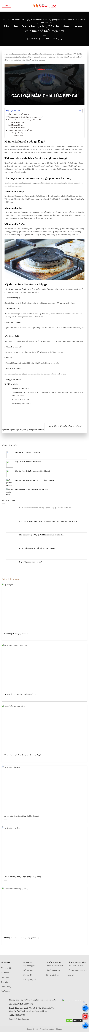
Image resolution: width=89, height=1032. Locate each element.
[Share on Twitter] (42, 416)
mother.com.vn (24, 388)
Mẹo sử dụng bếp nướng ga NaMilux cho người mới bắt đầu (41, 535)
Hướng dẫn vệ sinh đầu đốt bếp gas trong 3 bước (37, 548)
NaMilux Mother (19, 135)
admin (42, 39)
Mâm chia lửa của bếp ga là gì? (19, 114)
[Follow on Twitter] (69, 1012)
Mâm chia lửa (67, 146)
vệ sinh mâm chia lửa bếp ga (18, 289)
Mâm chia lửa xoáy (17, 122)
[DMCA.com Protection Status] (74, 1020)
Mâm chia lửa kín (17, 125)
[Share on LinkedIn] (47, 416)
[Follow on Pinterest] (74, 1012)
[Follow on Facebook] (64, 1012)
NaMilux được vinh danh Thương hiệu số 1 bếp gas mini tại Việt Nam (45, 508)
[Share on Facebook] (39, 416)
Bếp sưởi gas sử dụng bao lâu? (30, 562)
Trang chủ (7, 19)
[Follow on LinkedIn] (78, 1012)
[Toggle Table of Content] (79, 111)
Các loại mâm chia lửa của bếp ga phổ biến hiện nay (27, 120)
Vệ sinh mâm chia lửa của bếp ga (20, 130)
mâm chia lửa (20, 183)
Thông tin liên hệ (17, 133)
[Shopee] (85, 1025)
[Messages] (85, 1008)
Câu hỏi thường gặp (21, 19)
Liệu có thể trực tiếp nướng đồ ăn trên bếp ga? (65, 426)
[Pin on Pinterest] (44, 416)
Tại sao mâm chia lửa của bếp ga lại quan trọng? (25, 117)
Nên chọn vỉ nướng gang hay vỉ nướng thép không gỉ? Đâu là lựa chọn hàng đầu (48, 521)
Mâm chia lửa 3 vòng (18, 127)
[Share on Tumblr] (50, 416)
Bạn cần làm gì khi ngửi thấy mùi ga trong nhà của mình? (23, 430)
